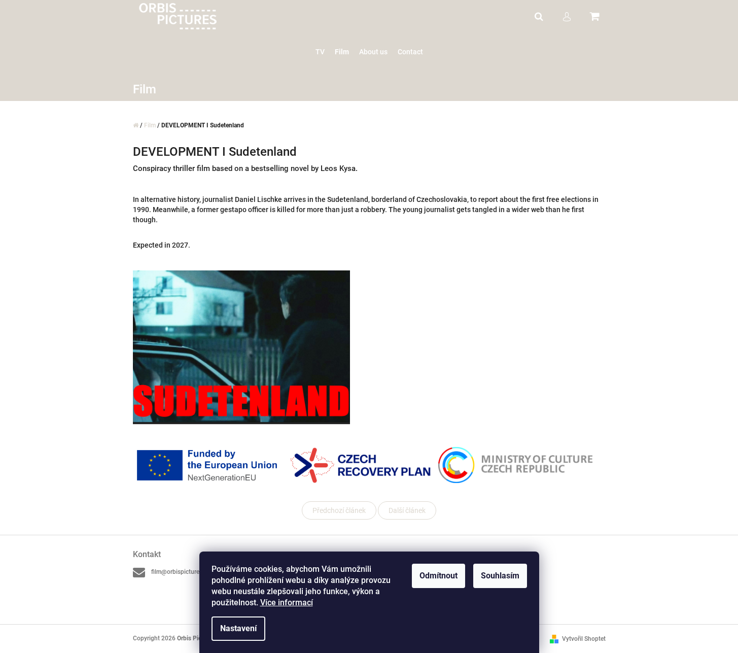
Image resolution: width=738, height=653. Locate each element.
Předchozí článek (339, 510)
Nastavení (238, 628)
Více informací (286, 602)
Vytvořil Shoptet (584, 638)
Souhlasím (500, 575)
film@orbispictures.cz (180, 571)
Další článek (407, 510)
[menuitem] (320, 52)
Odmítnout (438, 575)
